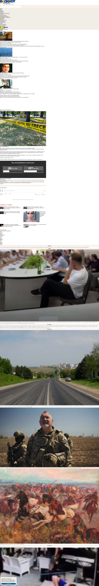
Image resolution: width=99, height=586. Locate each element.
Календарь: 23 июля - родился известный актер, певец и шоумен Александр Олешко (15, 75)
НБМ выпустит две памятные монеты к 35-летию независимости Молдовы (27, 247)
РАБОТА (6, 27)
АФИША (1, 10)
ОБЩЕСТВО (2, 18)
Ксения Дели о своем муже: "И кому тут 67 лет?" (8, 77)
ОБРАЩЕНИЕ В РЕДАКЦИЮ (5, 17)
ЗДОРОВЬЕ (2, 11)
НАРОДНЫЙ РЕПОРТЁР (4, 16)
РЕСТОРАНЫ (2, 21)
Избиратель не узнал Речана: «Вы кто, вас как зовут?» (9, 91)
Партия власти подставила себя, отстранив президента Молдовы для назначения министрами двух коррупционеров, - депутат (22, 46)
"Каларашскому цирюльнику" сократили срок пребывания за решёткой (12, 182)
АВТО (1, 9)
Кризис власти (2, 31)
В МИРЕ (1, 12)
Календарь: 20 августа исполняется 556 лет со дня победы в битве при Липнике (13, 544)
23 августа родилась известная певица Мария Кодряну (81, 247)
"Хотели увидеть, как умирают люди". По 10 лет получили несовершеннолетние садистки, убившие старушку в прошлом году (22, 180)
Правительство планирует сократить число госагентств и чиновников (43, 326)
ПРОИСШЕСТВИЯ (3, 20)
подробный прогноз (3, 230)
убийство (1, 183)
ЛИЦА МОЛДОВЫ (3, 15)
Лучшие (5, 193)
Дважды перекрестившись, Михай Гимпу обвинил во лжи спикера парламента (13, 44)
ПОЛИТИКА (2, 19)
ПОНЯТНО (8, 583)
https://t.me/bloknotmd (28, 159)
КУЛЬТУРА (2, 14)
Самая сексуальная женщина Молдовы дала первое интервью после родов (13, 76)
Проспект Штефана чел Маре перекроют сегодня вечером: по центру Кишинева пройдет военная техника (68, 325)
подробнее (9, 230)
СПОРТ (1, 23)
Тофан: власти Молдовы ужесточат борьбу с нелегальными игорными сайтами (13, 325)
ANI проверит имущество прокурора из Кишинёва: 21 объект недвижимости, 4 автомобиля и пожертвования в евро (56, 247)
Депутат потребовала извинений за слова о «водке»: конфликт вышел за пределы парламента (38, 325)
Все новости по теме (3, 43)
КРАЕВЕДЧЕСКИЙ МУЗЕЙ (4, 13)
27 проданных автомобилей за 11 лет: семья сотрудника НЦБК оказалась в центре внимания (67, 326)
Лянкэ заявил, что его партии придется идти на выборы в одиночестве (12, 45)
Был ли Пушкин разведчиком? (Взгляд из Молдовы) (9, 247)
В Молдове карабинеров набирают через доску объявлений (10, 92)
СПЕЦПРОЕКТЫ (3, 22)
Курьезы (1, 78)
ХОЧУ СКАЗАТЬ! (3, 25)
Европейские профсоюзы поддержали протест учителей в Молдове (22, 326)
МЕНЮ (1, 8)
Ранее (10, 193)
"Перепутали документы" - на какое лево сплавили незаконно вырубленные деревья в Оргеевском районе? (18, 181)
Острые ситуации (3, 47)
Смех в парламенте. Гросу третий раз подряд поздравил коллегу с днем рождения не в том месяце (17, 93)
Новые (1, 193)
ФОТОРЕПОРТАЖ (3, 24)
